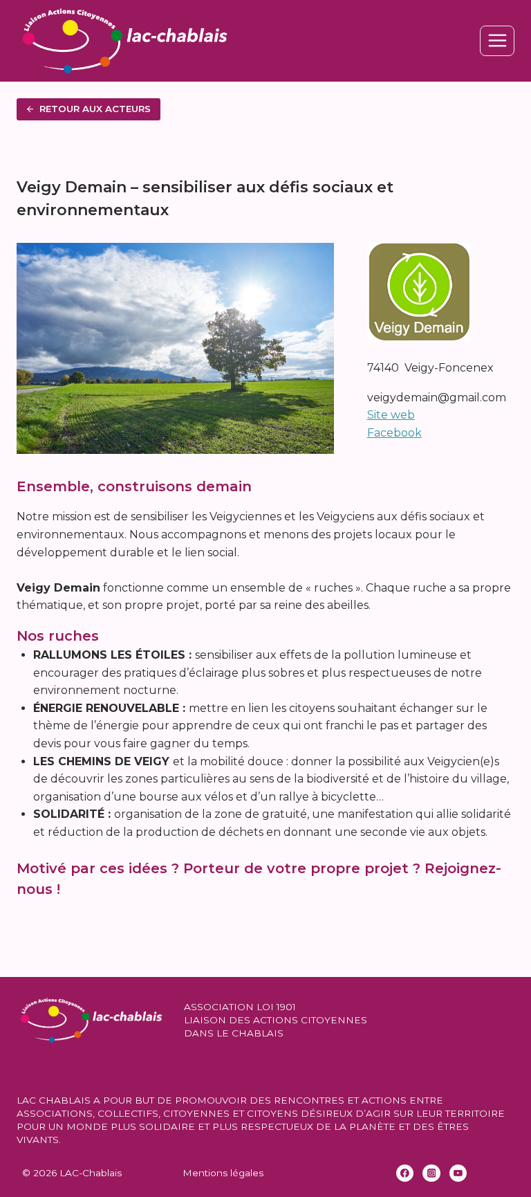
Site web (391, 414)
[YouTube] (458, 1173)
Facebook (394, 432)
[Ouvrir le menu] (497, 41)
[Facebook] (405, 1173)
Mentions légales (223, 1172)
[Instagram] (431, 1173)
